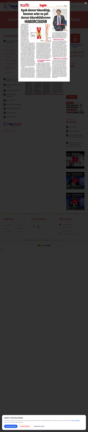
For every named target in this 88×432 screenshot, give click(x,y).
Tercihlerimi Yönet (39, 426)
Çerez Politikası (76, 420)
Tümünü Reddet (24, 426)
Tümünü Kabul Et (11, 426)
